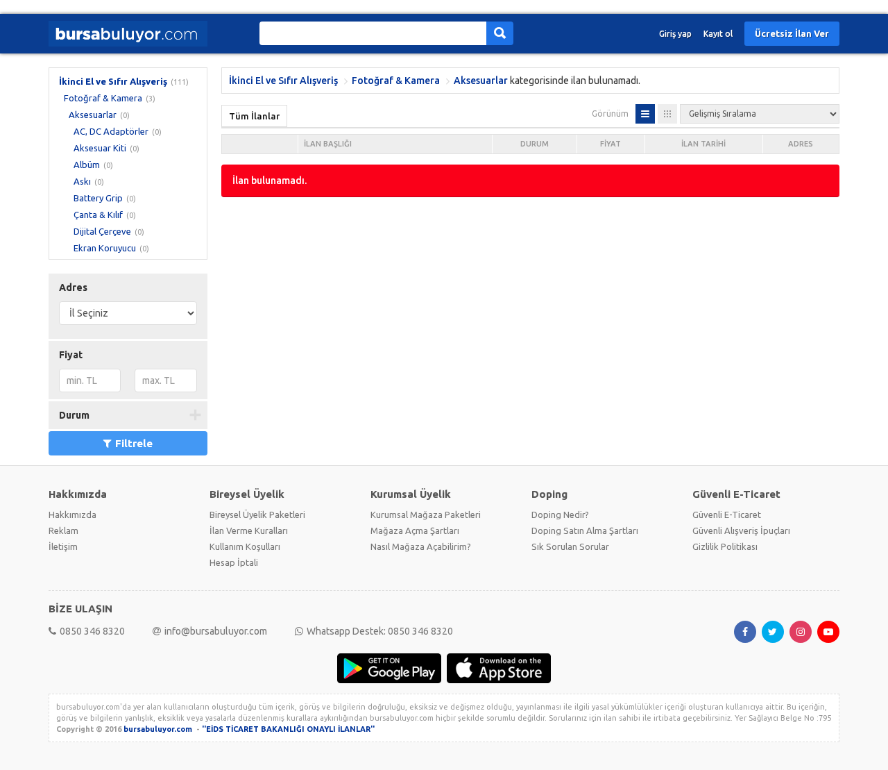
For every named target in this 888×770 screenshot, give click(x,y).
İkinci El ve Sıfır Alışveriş (113, 81)
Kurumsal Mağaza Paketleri (425, 514)
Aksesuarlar (93, 114)
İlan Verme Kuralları (249, 530)
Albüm (87, 164)
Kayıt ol (718, 33)
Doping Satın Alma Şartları (584, 530)
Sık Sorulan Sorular (570, 546)
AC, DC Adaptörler (111, 131)
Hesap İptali (234, 562)
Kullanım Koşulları (245, 546)
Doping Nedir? (560, 514)
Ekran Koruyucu (105, 248)
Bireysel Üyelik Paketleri (257, 514)
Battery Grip (98, 198)
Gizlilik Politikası (725, 546)
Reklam (63, 530)
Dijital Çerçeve (102, 231)
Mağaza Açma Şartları (414, 530)
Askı (82, 181)
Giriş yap (675, 33)
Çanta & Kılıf (98, 214)
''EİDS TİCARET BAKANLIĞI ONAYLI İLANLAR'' (288, 729)
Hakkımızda (72, 514)
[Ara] (499, 33)
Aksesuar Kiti (100, 148)
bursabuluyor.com (157, 729)
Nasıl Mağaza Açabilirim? (420, 546)
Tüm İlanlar (254, 116)
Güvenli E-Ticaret (726, 514)
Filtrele (134, 443)
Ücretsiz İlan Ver (792, 33)
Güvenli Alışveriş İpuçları (741, 530)
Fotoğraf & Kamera (103, 98)
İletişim (63, 546)
